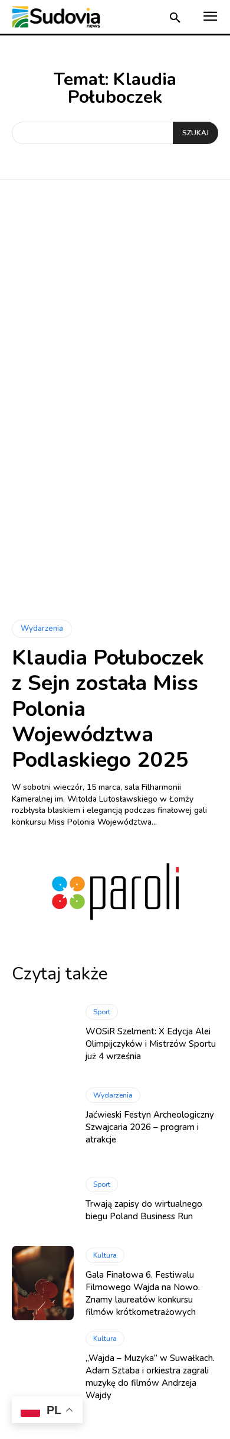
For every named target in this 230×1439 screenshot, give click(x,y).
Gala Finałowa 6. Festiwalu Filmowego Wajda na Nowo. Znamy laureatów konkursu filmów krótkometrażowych (143, 1293)
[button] (175, 19)
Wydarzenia (42, 628)
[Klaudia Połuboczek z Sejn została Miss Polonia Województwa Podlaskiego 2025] (115, 529)
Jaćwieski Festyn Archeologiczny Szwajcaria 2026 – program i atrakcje (150, 1127)
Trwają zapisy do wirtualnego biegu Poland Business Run (144, 1210)
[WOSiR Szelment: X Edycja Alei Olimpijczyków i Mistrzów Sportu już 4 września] (43, 1033)
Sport (101, 1012)
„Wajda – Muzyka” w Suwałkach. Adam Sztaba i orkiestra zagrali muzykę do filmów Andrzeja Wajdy (150, 1376)
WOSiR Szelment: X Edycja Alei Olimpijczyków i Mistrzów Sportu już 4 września (151, 1043)
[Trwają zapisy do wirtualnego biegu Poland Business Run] (43, 1200)
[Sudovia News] (56, 17)
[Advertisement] (115, 336)
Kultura (105, 1255)
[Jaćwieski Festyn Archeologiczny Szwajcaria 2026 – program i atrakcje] (43, 1116)
